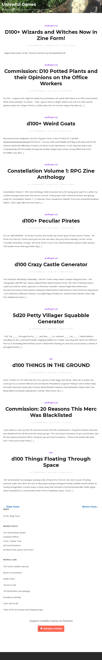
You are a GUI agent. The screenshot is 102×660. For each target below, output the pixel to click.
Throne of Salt (9, 585)
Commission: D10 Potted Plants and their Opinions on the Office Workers (51, 77)
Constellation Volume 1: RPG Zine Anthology (51, 174)
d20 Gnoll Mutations (12, 545)
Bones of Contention (12, 572)
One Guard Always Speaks (14, 532)
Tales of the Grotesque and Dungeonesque (23, 609)
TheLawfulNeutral (35, 45)
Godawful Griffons (11, 537)
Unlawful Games (19, 4)
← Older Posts (11, 506)
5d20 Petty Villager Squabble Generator (51, 318)
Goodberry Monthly (12, 597)
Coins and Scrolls (10, 603)
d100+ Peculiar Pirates (51, 221)
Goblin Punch (9, 578)
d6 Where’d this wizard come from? (18, 550)
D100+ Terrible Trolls (12, 541)
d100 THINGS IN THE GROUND (51, 365)
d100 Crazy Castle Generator (51, 264)
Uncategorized (51, 25)
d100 (51, 358)
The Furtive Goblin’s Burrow (16, 566)
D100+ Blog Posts (11, 516)
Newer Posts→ (90, 506)
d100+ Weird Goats (51, 124)
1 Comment (66, 422)
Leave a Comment (68, 45)
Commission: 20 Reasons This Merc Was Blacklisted (51, 412)
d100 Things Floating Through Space (51, 462)
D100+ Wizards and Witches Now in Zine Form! (51, 35)
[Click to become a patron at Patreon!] (51, 632)
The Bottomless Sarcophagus (16, 591)
